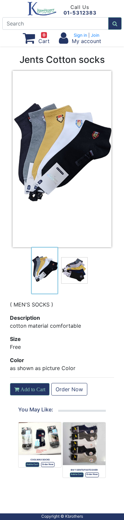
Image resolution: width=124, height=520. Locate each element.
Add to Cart (32, 464)
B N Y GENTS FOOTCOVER (84, 470)
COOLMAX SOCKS (40, 459)
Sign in (81, 35)
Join (94, 35)
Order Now (69, 389)
